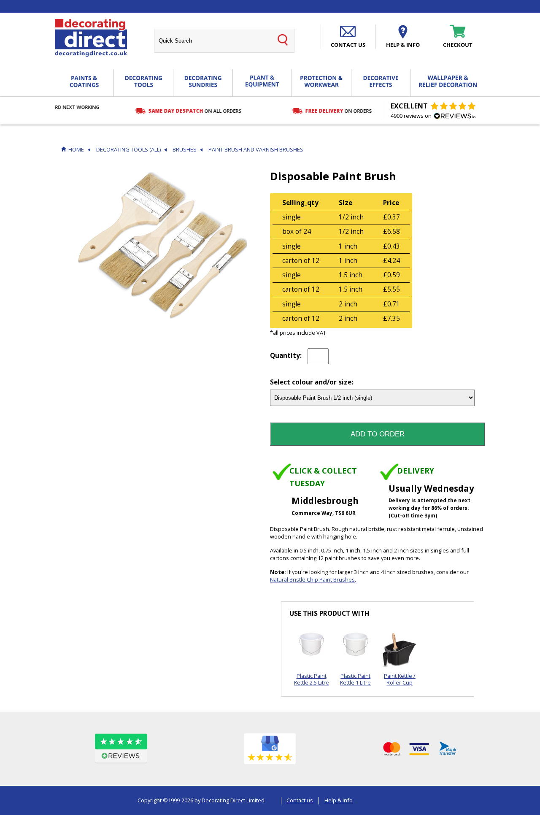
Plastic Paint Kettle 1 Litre (355, 679)
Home (76, 149)
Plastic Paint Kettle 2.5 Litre (311, 679)
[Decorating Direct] (91, 38)
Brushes (185, 149)
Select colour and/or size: (311, 383)
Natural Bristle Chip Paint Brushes (312, 579)
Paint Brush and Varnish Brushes (255, 149)
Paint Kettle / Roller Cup (400, 679)
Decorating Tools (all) (128, 149)
